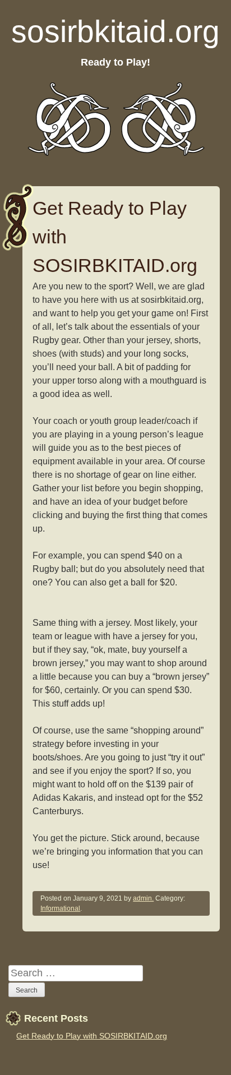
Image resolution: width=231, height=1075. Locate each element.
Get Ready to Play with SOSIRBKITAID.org (91, 1035)
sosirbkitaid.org (115, 31)
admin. (143, 898)
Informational (60, 908)
